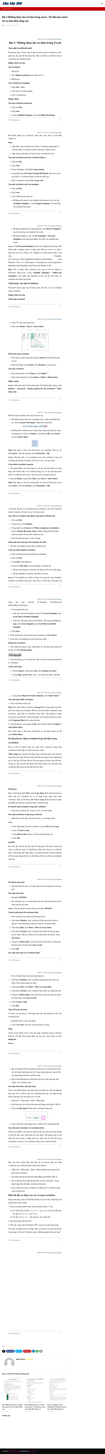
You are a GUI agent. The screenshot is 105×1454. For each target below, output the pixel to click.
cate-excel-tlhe (10, 1346)
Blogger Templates (14, 1451)
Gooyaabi (32, 1451)
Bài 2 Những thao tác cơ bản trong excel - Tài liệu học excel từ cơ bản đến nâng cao (35, 1407)
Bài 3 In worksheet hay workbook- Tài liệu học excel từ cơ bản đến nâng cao (56, 1407)
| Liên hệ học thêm (7, 9)
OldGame (6, 25)
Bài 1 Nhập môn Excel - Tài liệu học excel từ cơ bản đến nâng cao (12, 1407)
